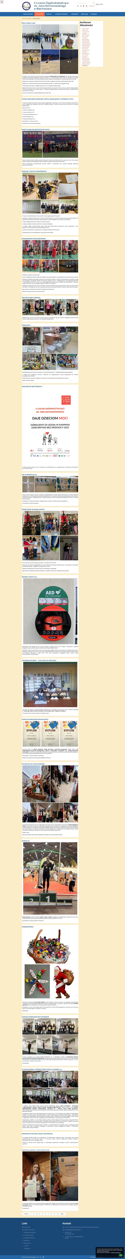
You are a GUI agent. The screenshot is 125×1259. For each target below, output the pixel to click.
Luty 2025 (84, 56)
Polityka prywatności (29, 1238)
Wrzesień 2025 (85, 45)
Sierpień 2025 (85, 47)
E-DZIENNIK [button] (94, 14)
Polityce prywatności (116, 1252)
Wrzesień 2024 (85, 64)
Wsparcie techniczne (29, 1229)
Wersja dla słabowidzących (30, 1257)
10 (57, 1214)
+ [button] (78, 6)
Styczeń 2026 (85, 39)
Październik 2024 (86, 62)
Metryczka (27, 1240)
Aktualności (36, 18)
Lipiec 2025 (85, 48)
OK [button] (120, 1255)
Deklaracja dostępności (30, 1232)
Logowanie (91, 6)
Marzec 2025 (85, 55)
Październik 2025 (86, 44)
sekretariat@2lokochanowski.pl (73, 1229)
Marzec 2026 (85, 36)
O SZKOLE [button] (48, 14)
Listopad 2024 (85, 61)
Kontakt (26, 1246)
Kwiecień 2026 (85, 35)
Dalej (62, 1214)
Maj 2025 (84, 51)
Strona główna (26, 18)
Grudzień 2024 (85, 59)
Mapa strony (27, 1243)
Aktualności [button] (39, 14)
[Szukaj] (93, 3)
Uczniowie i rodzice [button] (61, 14)
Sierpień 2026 (85, 28)
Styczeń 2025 (85, 58)
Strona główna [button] (28, 14)
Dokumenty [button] (74, 14)
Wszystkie (85, 65)
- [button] (81, 6)
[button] (83, 6)
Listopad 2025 (85, 42)
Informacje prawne (29, 1235)
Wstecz (26, 1214)
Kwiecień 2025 (85, 53)
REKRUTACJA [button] (84, 14)
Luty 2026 (84, 38)
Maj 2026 (84, 33)
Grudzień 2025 (85, 41)
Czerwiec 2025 (85, 50)
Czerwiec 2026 (85, 32)
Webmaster (27, 1227)
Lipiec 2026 (85, 30)
